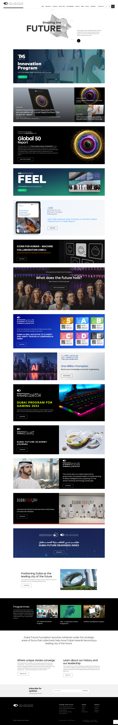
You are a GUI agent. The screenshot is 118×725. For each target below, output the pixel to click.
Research (48, 6)
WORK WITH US (23, 673)
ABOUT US (67, 675)
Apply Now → (22, 190)
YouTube (96, 708)
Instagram (96, 710)
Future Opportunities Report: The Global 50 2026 (89, 101)
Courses (54, 6)
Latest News (19, 107)
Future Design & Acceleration (65, 711)
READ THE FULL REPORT (25, 159)
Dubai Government (62, 720)
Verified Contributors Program (94, 621)
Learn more (68, 485)
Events (77, 6)
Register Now (66, 375)
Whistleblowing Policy (88, 721)
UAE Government (71, 720)
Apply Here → (22, 76)
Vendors (93, 6)
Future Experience (63, 713)
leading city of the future (58, 643)
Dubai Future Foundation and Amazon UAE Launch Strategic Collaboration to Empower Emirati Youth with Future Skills (89, 118)
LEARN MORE (22, 416)
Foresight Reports (81, 98)
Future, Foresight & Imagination (66, 706)
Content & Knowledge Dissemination (67, 708)
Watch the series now (59, 287)
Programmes (70, 6)
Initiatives (62, 6)
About (87, 6)
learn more (22, 449)
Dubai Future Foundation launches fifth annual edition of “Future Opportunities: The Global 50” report (37, 112)
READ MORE (22, 344)
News (82, 6)
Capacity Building (63, 710)
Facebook (96, 706)
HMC (43, 6)
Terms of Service (86, 720)
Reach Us (101, 6)
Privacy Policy (94, 720)
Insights (83, 706)
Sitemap (96, 721)
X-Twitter (96, 711)
